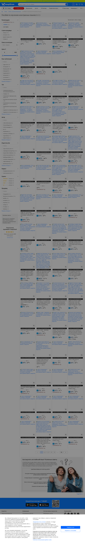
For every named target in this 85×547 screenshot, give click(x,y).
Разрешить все (70, 527)
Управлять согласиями (70, 530)
